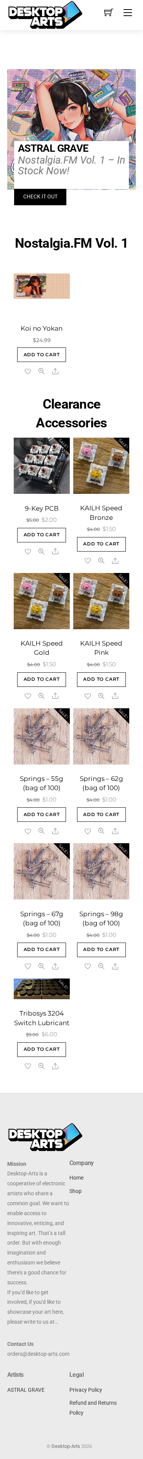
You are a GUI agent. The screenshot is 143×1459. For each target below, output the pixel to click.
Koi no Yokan (42, 328)
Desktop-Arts (65, 1446)
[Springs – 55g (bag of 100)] (42, 736)
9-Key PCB (42, 508)
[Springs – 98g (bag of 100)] (101, 871)
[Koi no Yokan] (42, 286)
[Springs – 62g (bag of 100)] (101, 736)
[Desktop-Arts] (45, 14)
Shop (75, 1191)
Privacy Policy (85, 1390)
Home (76, 1178)
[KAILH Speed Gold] (42, 601)
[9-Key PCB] (42, 466)
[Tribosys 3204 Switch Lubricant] (42, 989)
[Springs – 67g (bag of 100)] (42, 871)
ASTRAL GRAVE (26, 1390)
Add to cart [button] (42, 354)
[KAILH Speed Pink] (101, 601)
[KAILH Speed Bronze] (101, 466)
